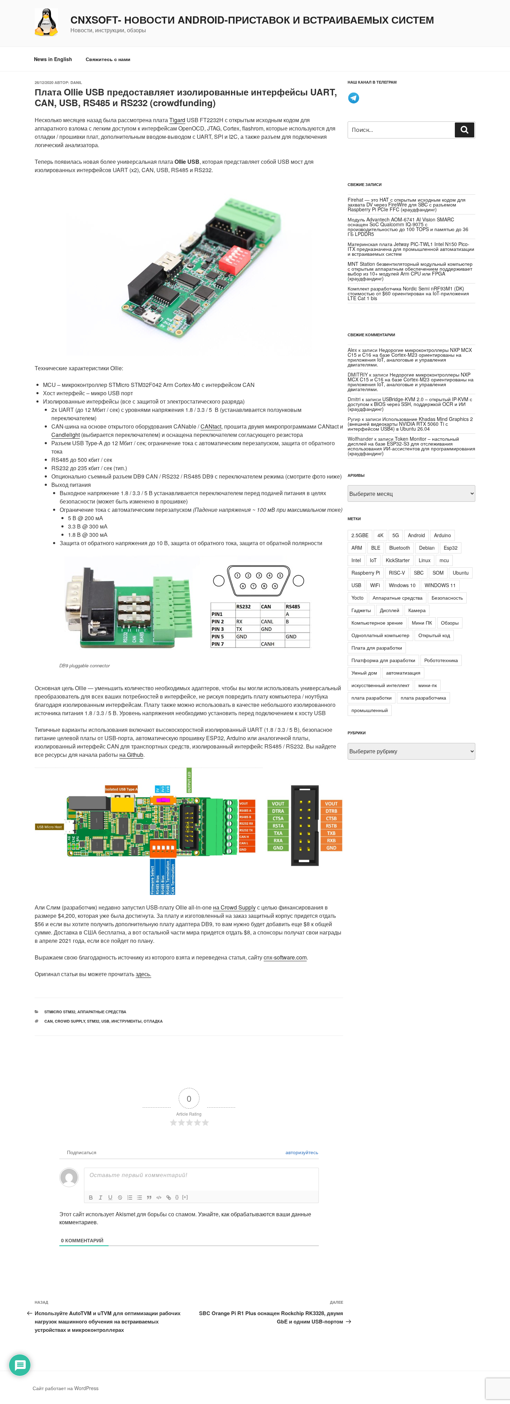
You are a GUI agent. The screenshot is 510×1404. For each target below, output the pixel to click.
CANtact (211, 426)
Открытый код (434, 635)
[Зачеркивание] (120, 1197)
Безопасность (447, 597)
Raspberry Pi (365, 572)
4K (380, 535)
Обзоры (450, 622)
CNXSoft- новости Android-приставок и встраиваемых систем (252, 20)
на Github (131, 755)
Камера (417, 610)
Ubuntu (461, 572)
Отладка (153, 1021)
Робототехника (441, 660)
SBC (419, 572)
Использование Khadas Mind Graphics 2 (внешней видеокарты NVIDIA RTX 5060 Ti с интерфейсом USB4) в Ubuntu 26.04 (410, 423)
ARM (356, 547)
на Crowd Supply (234, 907)
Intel (356, 560)
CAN (48, 1021)
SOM (438, 572)
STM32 (93, 1021)
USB (105, 1021)
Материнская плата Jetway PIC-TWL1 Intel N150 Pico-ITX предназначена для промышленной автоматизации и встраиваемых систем (411, 248)
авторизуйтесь (301, 1152)
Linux (425, 560)
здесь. (143, 974)
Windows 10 (402, 585)
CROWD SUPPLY (70, 1021)
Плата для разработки (376, 647)
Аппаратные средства (101, 1011)
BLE (375, 547)
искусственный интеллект (380, 685)
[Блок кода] (159, 1197)
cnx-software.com (285, 957)
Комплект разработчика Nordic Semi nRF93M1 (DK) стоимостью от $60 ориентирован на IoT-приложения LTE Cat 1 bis (408, 293)
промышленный (369, 710)
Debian (427, 547)
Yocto (357, 597)
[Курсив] (100, 1197)
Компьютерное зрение (377, 622)
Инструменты (126, 1021)
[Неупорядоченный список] (139, 1197)
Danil (76, 82)
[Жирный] (91, 1197)
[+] (185, 1197)
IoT (373, 560)
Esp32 (451, 547)
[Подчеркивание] (110, 1197)
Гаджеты (361, 610)
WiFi (375, 585)
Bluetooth (399, 547)
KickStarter (398, 560)
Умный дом (364, 672)
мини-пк (427, 685)
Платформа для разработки (383, 660)
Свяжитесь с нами (108, 59)
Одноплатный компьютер (380, 635)
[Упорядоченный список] (130, 1197)
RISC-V (397, 572)
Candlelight (65, 435)
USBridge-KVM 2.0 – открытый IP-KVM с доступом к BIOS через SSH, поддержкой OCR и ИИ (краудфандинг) (410, 404)
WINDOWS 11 (440, 585)
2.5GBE (359, 535)
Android (416, 535)
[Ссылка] (168, 1197)
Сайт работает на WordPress (66, 1388)
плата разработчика (423, 697)
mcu (444, 560)
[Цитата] (149, 1197)
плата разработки (371, 697)
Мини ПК (422, 622)
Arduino (442, 535)
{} (177, 1197)
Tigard (177, 120)
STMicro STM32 (59, 1011)
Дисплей (389, 610)
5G (395, 535)
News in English (53, 59)
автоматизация (403, 672)
